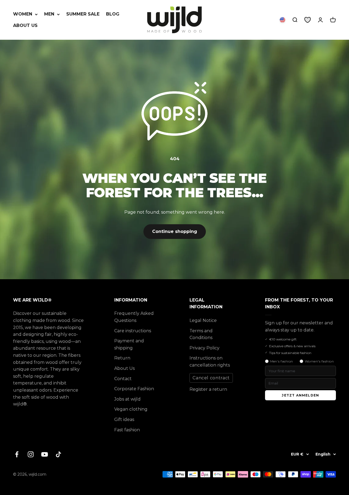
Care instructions (132, 330)
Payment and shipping (129, 344)
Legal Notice (203, 320)
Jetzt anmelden (300, 395)
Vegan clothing (131, 409)
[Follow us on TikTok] (58, 454)
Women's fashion (319, 361)
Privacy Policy (204, 348)
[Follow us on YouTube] (44, 454)
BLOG (112, 14)
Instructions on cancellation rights (209, 361)
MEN (49, 14)
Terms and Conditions (201, 334)
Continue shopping (174, 231)
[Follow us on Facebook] (16, 454)
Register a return (208, 389)
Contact (123, 378)
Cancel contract (211, 377)
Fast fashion (127, 429)
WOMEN (22, 14)
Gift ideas (124, 419)
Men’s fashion (281, 361)
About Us (124, 368)
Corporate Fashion (134, 388)
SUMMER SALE (83, 14)
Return (122, 358)
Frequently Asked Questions (134, 317)
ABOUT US (25, 25)
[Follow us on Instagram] (30, 454)
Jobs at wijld (127, 399)
